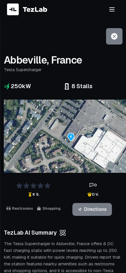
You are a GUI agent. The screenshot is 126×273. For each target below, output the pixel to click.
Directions (95, 209)
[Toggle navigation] (112, 9)
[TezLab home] (27, 9)
